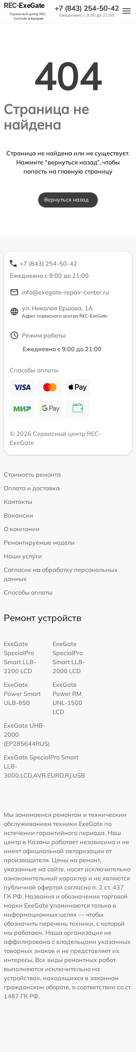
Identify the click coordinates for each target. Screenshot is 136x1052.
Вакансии (18, 515)
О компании (22, 529)
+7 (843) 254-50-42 (87, 8)
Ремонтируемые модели (39, 542)
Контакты (18, 501)
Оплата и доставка (32, 488)
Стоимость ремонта (32, 474)
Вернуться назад (66, 199)
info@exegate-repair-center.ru (65, 292)
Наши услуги (23, 556)
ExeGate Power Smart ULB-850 (22, 693)
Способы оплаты (28, 592)
